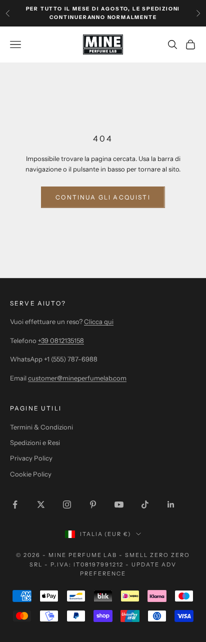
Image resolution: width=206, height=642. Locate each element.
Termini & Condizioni (41, 427)
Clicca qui (99, 322)
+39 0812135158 (61, 340)
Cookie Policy (31, 474)
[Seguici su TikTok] (145, 505)
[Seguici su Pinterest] (93, 505)
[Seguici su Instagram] (67, 505)
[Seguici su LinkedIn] (171, 505)
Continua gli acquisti (103, 197)
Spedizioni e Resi (35, 442)
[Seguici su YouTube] (119, 505)
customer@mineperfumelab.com (77, 378)
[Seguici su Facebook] (15, 505)
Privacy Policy (31, 458)
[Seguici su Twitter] (41, 505)
